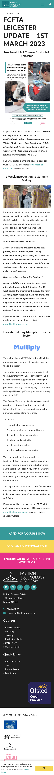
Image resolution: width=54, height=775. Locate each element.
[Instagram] (20, 587)
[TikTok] (27, 587)
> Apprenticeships (12, 661)
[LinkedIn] (34, 587)
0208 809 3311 (14, 609)
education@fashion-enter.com (21, 613)
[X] (13, 587)
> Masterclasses (11, 669)
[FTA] (13, 4)
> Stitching (8, 631)
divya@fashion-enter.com (15, 324)
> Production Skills (12, 639)
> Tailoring (8, 635)
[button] (42, 4)
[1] (27, 736)
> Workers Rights (11, 646)
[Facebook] (6, 587)
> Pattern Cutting (11, 627)
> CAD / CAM (10, 643)
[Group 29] (27, 757)
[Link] (27, 533)
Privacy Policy (30, 715)
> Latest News (10, 673)
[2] (27, 724)
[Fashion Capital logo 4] (27, 747)
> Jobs (6, 665)
